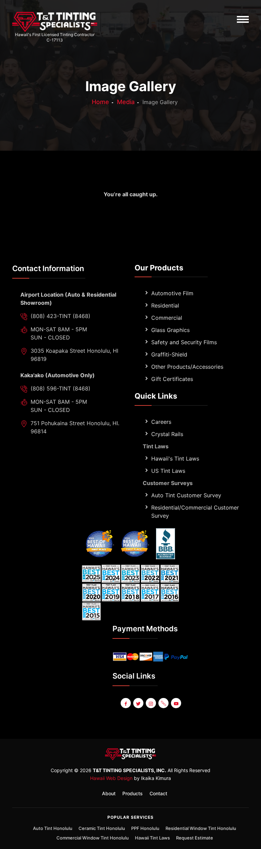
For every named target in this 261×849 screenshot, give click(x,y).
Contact (158, 793)
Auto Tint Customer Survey (186, 495)
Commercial (166, 317)
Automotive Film (172, 293)
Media (126, 101)
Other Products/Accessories (187, 366)
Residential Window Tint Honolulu (201, 828)
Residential (165, 305)
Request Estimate (194, 837)
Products (132, 793)
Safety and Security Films (184, 342)
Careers (161, 421)
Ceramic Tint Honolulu (102, 828)
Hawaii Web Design (111, 778)
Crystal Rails (167, 434)
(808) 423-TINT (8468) (60, 316)
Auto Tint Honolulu (52, 828)
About (109, 793)
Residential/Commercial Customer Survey (195, 511)
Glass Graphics (170, 330)
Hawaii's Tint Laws (175, 458)
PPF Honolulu (145, 828)
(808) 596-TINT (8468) (60, 388)
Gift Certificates (172, 379)
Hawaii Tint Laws (152, 837)
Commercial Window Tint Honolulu (92, 837)
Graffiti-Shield (169, 354)
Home (100, 101)
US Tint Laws (168, 470)
